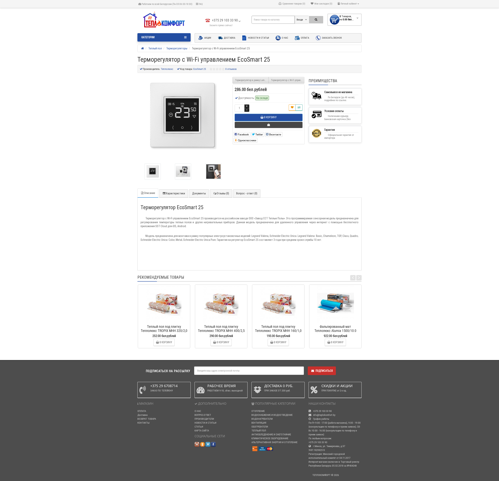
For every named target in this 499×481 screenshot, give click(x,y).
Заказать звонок (331, 37)
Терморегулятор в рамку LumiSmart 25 (252, 80)
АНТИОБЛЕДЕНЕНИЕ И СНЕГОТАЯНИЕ (271, 434)
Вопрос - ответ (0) (246, 193)
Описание (149, 193)
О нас (284, 37)
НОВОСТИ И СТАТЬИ (205, 422)
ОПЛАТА (141, 411)
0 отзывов (231, 69)
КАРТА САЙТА (202, 430)
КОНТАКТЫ (143, 422)
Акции (207, 37)
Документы (199, 193)
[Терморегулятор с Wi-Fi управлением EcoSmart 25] (152, 171)
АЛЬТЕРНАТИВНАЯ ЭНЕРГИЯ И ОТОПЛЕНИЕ (274, 442)
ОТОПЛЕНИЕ (258, 411)
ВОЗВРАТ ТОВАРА (146, 419)
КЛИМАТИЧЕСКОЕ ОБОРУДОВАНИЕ (269, 438)
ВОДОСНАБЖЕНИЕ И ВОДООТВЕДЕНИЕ (272, 415)
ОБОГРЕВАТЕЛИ (259, 426)
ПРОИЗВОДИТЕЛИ (204, 419)
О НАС (198, 411)
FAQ (200, 4)
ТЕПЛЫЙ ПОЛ (258, 430)
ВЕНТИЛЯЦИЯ (258, 422)
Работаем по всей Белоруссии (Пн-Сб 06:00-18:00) (166, 4)
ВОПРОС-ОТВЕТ (203, 415)
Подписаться (324, 371)
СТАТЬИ (199, 426)
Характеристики (175, 193)
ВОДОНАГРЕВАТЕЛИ (262, 419)
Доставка (229, 37)
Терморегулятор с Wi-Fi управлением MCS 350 (287, 80)
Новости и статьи (258, 37)
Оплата (304, 37)
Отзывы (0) (223, 193)
